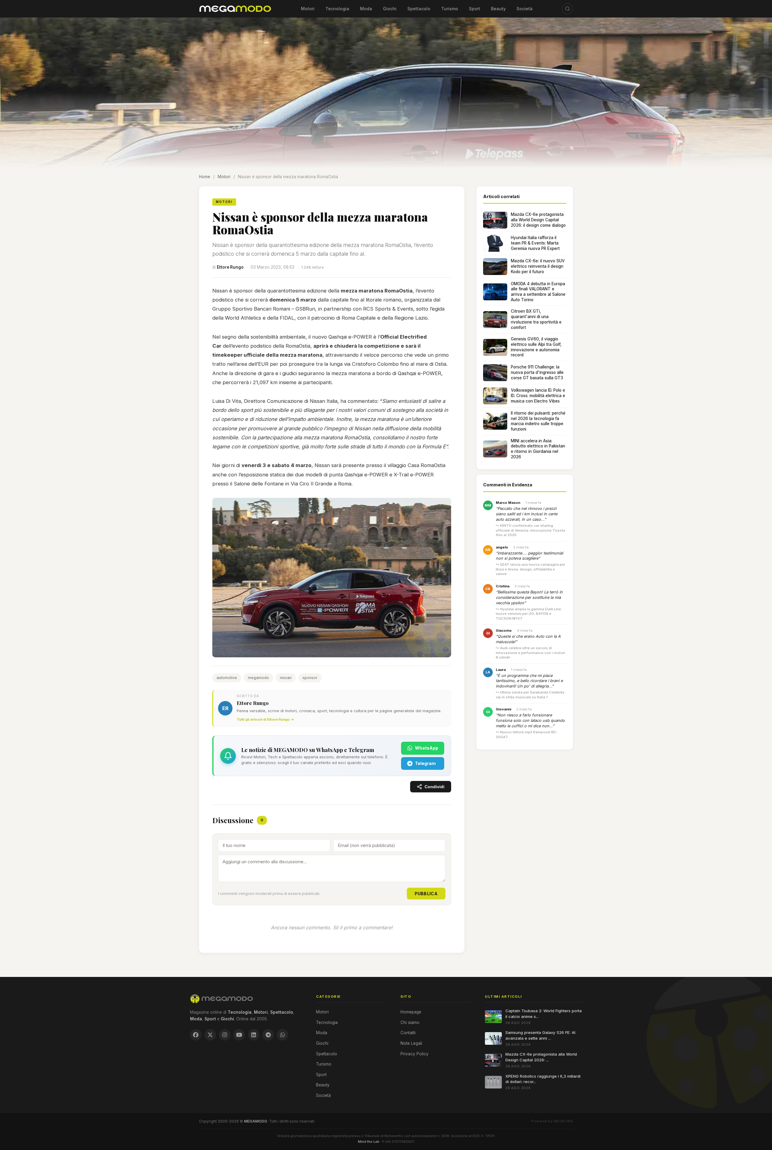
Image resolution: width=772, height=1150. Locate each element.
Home (204, 176)
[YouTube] (239, 1035)
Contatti (408, 1032)
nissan (286, 677)
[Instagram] (224, 1035)
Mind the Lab (368, 1141)
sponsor (310, 677)
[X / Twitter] (210, 1035)
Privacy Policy (414, 1053)
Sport (474, 8)
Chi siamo (409, 1022)
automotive (227, 677)
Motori (308, 8)
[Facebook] (195, 1035)
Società (525, 8)
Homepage (410, 1011)
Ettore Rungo (230, 267)
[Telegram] (268, 1035)
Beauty (498, 8)
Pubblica (426, 893)
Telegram (425, 763)
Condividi (435, 787)
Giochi (390, 8)
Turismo (449, 8)
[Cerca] (567, 8)
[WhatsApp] (282, 1035)
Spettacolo (418, 8)
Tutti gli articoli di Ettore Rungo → (265, 719)
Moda (366, 8)
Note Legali (411, 1043)
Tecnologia (337, 8)
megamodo (258, 677)
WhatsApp (426, 747)
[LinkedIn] (253, 1035)
